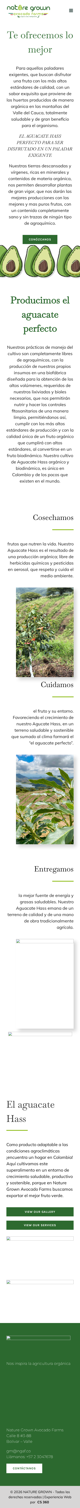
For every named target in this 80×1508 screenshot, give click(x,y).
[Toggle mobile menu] (71, 10)
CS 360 (43, 1502)
